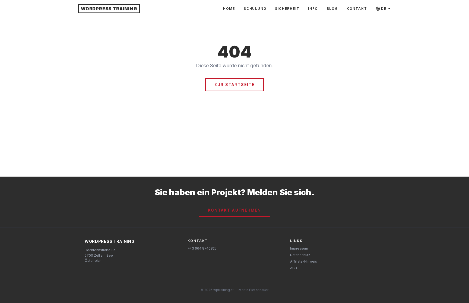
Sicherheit (287, 9)
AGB (293, 268)
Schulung (255, 9)
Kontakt (357, 9)
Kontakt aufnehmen (234, 210)
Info (313, 9)
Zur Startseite (234, 84)
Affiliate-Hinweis (303, 261)
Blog (332, 9)
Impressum (299, 248)
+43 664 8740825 (202, 248)
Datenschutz (300, 255)
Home (229, 9)
